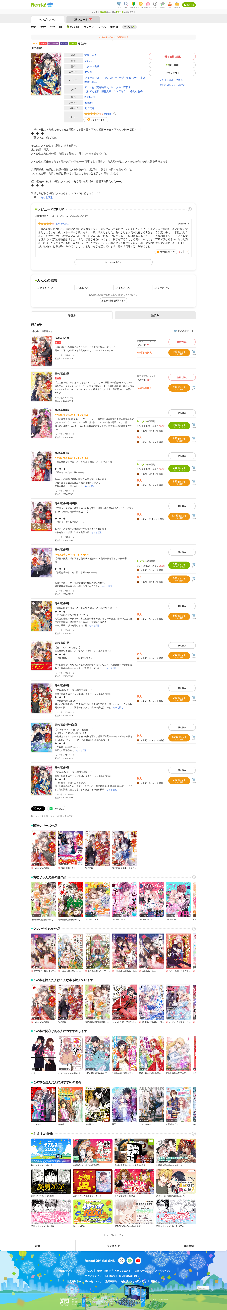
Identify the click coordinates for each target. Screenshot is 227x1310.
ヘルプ (79, 1270)
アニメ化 (89, 87)
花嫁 (142, 77)
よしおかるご (37, 1124)
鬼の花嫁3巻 (62, 410)
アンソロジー (145, 1124)
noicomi (88, 102)
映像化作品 (90, 81)
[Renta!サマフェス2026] (49, 4)
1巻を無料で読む (172, 56)
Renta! (34, 816)
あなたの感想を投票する (112, 300)
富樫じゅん (90, 55)
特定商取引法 (74, 1281)
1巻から (35, 331)
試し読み (182, 412)
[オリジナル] (73, 26)
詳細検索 (189, 1246)
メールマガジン (163, 1270)
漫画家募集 (111, 1281)
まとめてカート (186, 330)
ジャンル (128, 27)
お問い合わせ (104, 1270)
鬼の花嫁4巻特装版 (66, 503)
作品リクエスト (122, 1270)
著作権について (93, 1281)
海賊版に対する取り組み (134, 1281)
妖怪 (135, 77)
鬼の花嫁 (89, 108)
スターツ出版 (91, 66)
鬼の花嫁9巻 (62, 767)
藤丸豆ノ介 (90, 1124)
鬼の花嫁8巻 (62, 685)
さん (62, 223)
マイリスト (174, 73)
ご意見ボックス (143, 1270)
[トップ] (38, 5)
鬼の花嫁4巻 (62, 453)
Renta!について (64, 1270)
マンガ (88, 72)
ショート (84, 19)
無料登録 (190, 4)
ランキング (113, 1246)
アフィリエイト (93, 1276)
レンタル (116, 87)
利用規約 (110, 1276)
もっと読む (47, 197)
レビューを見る (112, 262)
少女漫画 (89, 77)
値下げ (126, 87)
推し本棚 (173, 65)
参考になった (167, 252)
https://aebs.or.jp (78, 1304)
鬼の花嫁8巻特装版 (66, 724)
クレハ (88, 60)
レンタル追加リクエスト (172, 79)
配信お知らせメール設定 (172, 84)
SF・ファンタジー (106, 77)
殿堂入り (106, 91)
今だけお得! (136, 91)
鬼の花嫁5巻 (62, 549)
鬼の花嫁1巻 (62, 338)
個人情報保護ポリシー (130, 1276)
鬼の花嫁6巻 (62, 603)
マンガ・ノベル (48, 19)
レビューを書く (98, 119)
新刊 (37, 1246)
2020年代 (89, 97)
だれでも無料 (91, 91)
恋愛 (121, 77)
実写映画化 (102, 87)
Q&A (90, 1270)
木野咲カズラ (172, 1124)
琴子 (114, 1124)
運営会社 (155, 1281)
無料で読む (182, 341)
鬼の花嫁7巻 (62, 642)
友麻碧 (61, 1124)
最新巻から (47, 331)
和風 (128, 77)
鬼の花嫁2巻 (62, 373)
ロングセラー (120, 91)
